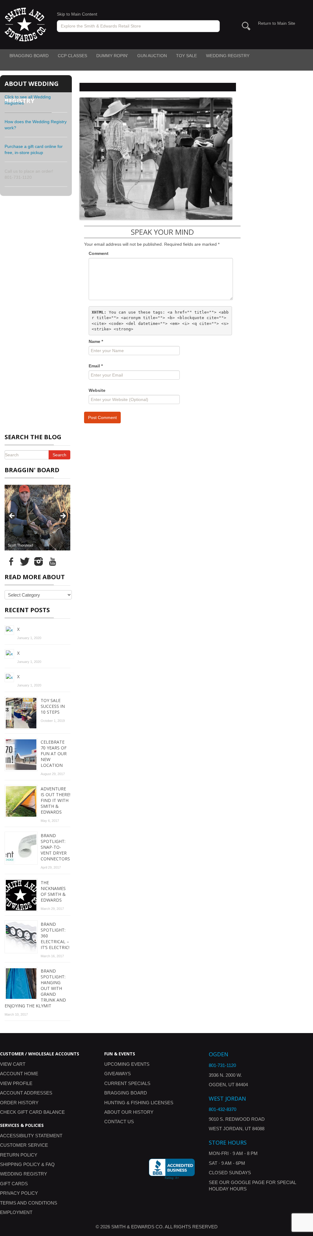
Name (96, 341)
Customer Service (24, 1145)
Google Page (248, 1182)
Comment (99, 253)
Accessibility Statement (31, 1135)
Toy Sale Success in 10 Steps (53, 706)
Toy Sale (186, 55)
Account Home (19, 1073)
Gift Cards (14, 1183)
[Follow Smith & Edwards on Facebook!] (11, 561)
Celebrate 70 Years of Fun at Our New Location (54, 753)
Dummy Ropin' (112, 55)
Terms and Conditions (28, 1202)
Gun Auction (152, 55)
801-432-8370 (222, 1109)
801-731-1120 (222, 1065)
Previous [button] (12, 516)
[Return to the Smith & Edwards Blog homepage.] (25, 24)
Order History (19, 1102)
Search (59, 454)
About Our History (128, 1112)
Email (96, 365)
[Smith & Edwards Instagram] (38, 561)
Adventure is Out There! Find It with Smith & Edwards (55, 800)
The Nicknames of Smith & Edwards (53, 891)
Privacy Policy (19, 1193)
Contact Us (119, 1121)
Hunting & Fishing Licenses (138, 1102)
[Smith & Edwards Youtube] (52, 561)
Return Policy (18, 1154)
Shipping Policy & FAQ (27, 1164)
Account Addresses (26, 1092)
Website (97, 390)
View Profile (16, 1083)
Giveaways (117, 1073)
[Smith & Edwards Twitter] (25, 561)
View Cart (12, 1064)
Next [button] (62, 516)
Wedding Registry (227, 55)
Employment (16, 1212)
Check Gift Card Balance (32, 1112)
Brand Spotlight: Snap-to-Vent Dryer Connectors (55, 847)
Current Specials (127, 1083)
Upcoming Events (126, 1064)
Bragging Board (29, 55)
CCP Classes (72, 55)
